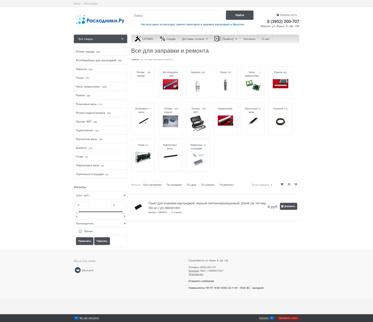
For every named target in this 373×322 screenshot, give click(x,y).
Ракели (278, 72)
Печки (141, 144)
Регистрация (91, 3)
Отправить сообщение (202, 281)
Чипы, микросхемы (252, 73)
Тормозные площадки (196, 146)
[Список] (289, 184)
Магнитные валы (251, 110)
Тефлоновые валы (170, 146)
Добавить (289, 206)
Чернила (195, 72)
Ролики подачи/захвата (168, 112)
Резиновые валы (141, 110)
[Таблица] (296, 184)
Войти (77, 3)
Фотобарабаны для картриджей (171, 75)
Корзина (263, 317)
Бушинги (278, 108)
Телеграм (193, 270)
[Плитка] (282, 184)
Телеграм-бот (195, 274)
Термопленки (225, 108)
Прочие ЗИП (196, 110)
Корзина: (288, 14)
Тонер (223, 72)
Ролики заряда (141, 73)
